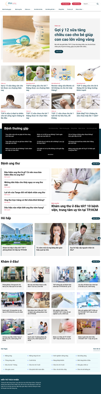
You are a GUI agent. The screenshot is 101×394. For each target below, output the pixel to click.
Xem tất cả (50, 154)
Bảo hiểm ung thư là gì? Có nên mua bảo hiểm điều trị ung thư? (23, 173)
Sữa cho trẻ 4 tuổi (58, 365)
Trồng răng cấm (10, 360)
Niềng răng (8, 356)
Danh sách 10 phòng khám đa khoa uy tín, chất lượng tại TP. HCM (37, 338)
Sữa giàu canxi (9, 369)
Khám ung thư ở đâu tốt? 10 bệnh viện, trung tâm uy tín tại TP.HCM (74, 208)
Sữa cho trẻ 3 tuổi (34, 365)
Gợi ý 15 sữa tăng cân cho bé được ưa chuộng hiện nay (12, 88)
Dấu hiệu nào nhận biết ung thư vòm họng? (24, 207)
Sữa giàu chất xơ (82, 365)
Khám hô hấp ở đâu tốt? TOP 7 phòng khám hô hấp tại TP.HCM (15, 249)
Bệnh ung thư (18, 9)
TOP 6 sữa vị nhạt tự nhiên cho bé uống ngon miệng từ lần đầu (12, 115)
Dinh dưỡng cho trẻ (30, 83)
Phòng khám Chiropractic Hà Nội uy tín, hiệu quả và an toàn (12, 285)
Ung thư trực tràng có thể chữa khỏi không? (24, 200)
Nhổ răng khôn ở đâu (84, 360)
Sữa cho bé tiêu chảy (60, 369)
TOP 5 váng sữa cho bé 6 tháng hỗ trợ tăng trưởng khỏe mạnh (87, 88)
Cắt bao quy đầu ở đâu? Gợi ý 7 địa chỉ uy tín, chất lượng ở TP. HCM (12, 338)
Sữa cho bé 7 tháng (11, 365)
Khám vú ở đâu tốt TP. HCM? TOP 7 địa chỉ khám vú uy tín (62, 337)
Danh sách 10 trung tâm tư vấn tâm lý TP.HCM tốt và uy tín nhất (13, 311)
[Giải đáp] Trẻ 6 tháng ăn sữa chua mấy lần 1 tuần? (87, 114)
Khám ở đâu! (79, 9)
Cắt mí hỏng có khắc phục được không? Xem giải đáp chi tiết (80, 135)
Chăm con (27, 9)
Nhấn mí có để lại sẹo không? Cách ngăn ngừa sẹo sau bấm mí (49, 135)
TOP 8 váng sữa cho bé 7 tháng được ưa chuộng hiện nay (37, 88)
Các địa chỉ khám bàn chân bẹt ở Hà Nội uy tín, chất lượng (88, 285)
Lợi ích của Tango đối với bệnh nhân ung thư (24, 192)
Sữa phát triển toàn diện (36, 369)
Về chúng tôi (65, 4)
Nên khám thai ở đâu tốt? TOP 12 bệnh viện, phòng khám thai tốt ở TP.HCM (37, 312)
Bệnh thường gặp (6, 9)
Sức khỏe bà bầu (38, 9)
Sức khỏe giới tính (49, 9)
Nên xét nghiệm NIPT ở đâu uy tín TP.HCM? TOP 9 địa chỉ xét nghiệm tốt (87, 312)
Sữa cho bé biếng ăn (83, 369)
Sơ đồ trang (76, 4)
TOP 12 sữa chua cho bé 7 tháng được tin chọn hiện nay (37, 115)
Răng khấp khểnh (58, 360)
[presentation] (2, 238)
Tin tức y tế (70, 9)
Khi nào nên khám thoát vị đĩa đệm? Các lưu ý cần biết (37, 285)
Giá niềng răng (81, 356)
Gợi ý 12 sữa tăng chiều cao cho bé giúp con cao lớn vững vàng (74, 35)
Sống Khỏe (61, 9)
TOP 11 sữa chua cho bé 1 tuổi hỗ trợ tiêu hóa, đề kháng (62, 115)
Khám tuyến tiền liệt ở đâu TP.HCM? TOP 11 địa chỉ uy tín (87, 337)
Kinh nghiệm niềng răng (60, 356)
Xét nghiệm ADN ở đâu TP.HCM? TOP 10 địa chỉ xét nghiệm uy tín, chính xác (62, 312)
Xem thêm (59, 51)
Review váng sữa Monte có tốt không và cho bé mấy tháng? (62, 88)
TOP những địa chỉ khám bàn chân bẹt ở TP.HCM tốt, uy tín (62, 285)
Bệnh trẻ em (82, 128)
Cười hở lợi (32, 360)
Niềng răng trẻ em (34, 356)
